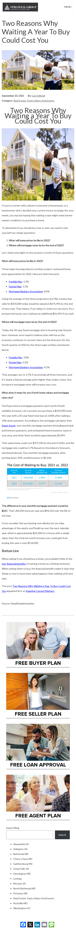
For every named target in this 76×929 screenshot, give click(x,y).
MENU (67, 6)
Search (62, 834)
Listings (17, 878)
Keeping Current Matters (40, 590)
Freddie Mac (15, 281)
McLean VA (19, 883)
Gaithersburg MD (23, 863)
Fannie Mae (15, 286)
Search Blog (12, 827)
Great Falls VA (21, 868)
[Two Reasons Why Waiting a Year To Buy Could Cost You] (38, 88)
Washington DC (22, 908)
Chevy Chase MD (22, 858)
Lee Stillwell (38, 95)
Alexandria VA (21, 844)
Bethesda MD (20, 853)
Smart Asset (9, 425)
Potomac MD (20, 893)
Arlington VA (20, 849)
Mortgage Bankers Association (26, 291)
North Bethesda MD (24, 888)
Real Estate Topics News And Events (33, 100)
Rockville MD (20, 903)
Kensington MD (22, 873)
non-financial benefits (14, 563)
